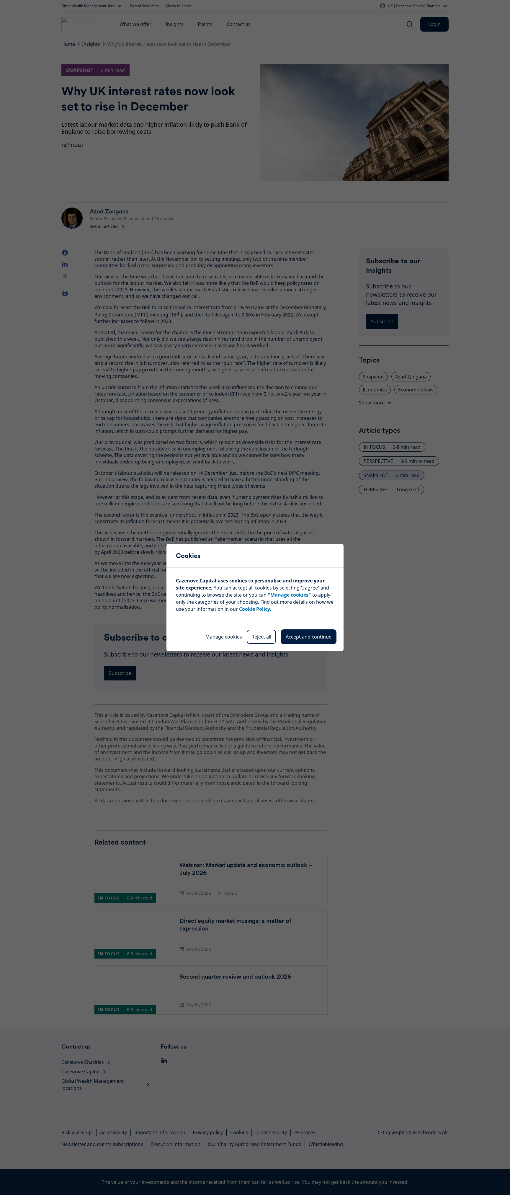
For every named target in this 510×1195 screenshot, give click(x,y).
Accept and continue (308, 637)
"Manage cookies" (289, 595)
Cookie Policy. (255, 609)
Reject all (261, 637)
